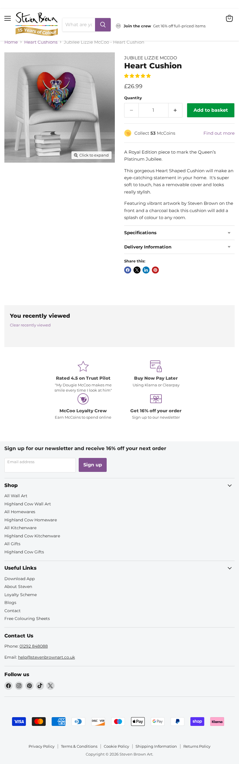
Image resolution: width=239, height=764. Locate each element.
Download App (19, 578)
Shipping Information (156, 746)
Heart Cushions (40, 42)
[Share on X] (136, 269)
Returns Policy (196, 746)
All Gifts (12, 543)
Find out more (219, 133)
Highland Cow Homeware (30, 520)
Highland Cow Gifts (24, 552)
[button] (138, 76)
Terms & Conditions (79, 746)
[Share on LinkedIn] (146, 269)
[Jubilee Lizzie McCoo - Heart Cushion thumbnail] (13, 177)
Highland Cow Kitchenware (32, 536)
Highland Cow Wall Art (27, 504)
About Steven (18, 586)
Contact (12, 610)
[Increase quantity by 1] (175, 110)
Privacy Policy (42, 746)
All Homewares (19, 511)
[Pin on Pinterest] (155, 269)
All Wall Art (15, 495)
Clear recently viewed (30, 325)
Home (11, 42)
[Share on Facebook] (127, 269)
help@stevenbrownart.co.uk (46, 657)
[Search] (103, 24)
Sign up (92, 465)
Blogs (10, 602)
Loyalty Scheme (20, 594)
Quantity (133, 98)
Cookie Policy (116, 746)
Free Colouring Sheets (27, 618)
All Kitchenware (20, 527)
